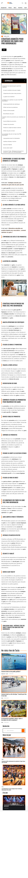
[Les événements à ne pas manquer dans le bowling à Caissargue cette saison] (14, 775)
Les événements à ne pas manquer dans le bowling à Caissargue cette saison (12, 789)
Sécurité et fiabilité (7, 144)
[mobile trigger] (2, 3)
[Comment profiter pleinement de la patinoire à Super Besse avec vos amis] (14, 747)
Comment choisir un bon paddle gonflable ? (11, 671)
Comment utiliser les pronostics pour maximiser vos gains (13, 117)
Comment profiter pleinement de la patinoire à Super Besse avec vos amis (13, 762)
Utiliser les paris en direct (9, 130)
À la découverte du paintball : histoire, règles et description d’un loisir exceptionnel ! (11, 719)
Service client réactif (7, 147)
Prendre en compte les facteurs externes (12, 127)
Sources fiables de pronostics (9, 121)
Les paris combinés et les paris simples (11, 90)
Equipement (3, 673)
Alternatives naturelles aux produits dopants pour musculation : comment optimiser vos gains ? (13, 230)
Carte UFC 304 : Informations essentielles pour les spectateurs (14, 805)
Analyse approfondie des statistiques (11, 104)
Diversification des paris (8, 113)
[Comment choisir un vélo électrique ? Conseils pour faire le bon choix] (14, 684)
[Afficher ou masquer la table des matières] (19, 81)
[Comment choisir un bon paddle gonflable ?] (14, 661)
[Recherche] (22, 3)
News (4, 49)
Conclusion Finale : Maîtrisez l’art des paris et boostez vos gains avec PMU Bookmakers (13, 151)
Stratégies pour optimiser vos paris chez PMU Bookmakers (12, 100)
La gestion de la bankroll (8, 96)
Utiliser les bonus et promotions (10, 107)
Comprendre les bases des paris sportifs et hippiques (11, 86)
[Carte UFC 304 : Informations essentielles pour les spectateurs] (14, 802)
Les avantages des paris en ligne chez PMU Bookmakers (11, 134)
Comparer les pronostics (8, 124)
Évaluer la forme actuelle (8, 110)
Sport (7, 673)
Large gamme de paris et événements (11, 138)
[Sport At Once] (10, 3)
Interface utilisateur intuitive (9, 141)
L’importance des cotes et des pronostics (12, 93)
